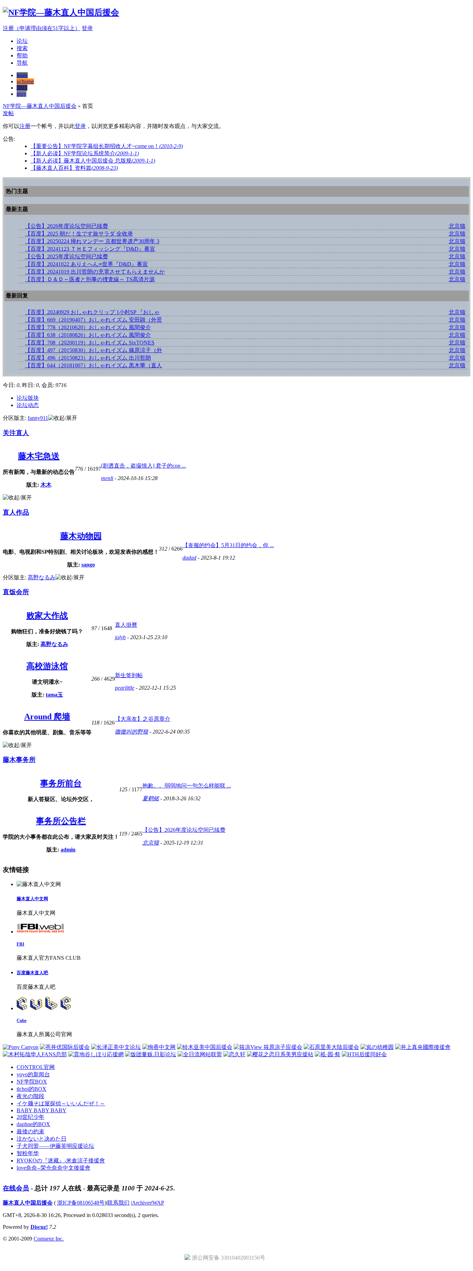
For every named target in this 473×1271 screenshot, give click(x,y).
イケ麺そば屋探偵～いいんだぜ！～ (61, 1103)
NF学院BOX (32, 1082)
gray (21, 94)
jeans (22, 75)
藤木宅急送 (39, 456)
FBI (20, 944)
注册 (24, 126)
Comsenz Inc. (49, 1239)
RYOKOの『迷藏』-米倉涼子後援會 (61, 1160)
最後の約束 (30, 1131)
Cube (22, 1020)
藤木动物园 (81, 536)
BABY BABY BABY (41, 1110)
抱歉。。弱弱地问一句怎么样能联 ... (186, 786)
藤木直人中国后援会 (28, 1203)
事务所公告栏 (61, 821)
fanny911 (38, 418)
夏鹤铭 (150, 798)
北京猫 (457, 226)
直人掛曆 (126, 625)
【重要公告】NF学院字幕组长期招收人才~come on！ (106, 146)
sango (88, 565)
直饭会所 (16, 592)
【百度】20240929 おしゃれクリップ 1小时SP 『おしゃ (92, 312)
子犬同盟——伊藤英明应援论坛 (55, 1146)
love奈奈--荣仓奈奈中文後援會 (53, 1168)
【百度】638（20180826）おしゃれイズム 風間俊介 (88, 335)
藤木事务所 (19, 759)
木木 (46, 485)
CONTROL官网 (36, 1067)
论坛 (22, 41)
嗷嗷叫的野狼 (131, 732)
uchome (25, 81)
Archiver (141, 1203)
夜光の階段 (30, 1096)
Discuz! (39, 1227)
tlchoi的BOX (31, 1089)
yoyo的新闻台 (33, 1074)
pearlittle (124, 688)
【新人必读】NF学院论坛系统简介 (84, 153)
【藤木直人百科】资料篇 (74, 168)
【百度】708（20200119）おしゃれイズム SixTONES (89, 343)
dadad (189, 558)
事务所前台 (61, 783)
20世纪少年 (30, 1117)
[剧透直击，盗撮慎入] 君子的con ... (143, 466)
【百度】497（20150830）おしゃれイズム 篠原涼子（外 (93, 350)
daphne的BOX (33, 1124)
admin (68, 850)
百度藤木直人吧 (32, 972)
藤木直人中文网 (32, 898)
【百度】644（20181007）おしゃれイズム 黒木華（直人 (93, 365)
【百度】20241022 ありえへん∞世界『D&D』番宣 (86, 264)
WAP (158, 1203)
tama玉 (54, 695)
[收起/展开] (62, 418)
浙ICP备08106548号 (81, 1203)
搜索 (22, 48)
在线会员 (16, 1188)
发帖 (8, 113)
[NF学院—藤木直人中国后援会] (61, 12)
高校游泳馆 (47, 666)
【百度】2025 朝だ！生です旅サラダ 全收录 (79, 234)
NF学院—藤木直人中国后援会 (40, 106)
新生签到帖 (129, 675)
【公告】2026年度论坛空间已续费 (66, 226)
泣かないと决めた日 (41, 1139)
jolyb (120, 637)
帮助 (22, 55)
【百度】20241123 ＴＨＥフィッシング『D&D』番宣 (90, 249)
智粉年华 (28, 1153)
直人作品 (16, 512)
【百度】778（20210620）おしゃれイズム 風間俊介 (88, 327)
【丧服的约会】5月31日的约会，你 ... (228, 545)
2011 (22, 88)
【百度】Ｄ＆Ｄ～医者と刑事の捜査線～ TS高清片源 (90, 279)
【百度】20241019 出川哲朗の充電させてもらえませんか (95, 272)
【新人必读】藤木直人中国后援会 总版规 (92, 161)
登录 (87, 28)
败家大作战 (47, 615)
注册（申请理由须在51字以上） (41, 28)
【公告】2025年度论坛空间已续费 (66, 256)
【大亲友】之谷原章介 (142, 719)
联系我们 (118, 1203)
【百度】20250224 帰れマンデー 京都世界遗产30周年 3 (92, 241)
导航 (22, 63)
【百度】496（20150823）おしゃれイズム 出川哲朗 (88, 358)
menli (107, 478)
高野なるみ (41, 577)
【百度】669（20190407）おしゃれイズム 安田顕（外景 (93, 320)
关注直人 (16, 432)
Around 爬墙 (47, 716)
